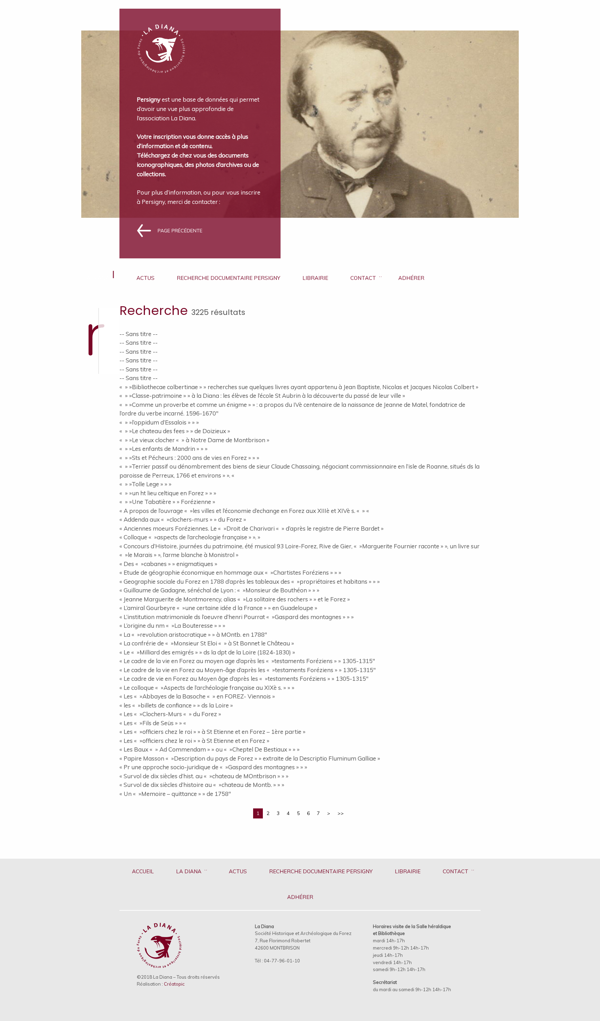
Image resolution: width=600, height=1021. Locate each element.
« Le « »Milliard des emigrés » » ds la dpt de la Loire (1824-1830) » (207, 652)
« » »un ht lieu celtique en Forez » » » (167, 493)
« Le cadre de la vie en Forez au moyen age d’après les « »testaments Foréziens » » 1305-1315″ (247, 660)
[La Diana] (161, 44)
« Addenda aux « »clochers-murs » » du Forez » (182, 519)
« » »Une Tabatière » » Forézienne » (167, 501)
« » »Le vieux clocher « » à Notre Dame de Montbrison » (194, 440)
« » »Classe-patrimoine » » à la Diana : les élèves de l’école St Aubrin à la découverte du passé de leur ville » (262, 395)
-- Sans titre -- (138, 333)
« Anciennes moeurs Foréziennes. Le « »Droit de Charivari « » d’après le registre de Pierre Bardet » (251, 528)
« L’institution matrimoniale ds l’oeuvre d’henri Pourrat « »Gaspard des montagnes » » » (236, 616)
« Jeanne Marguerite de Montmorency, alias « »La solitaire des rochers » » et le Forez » (234, 599)
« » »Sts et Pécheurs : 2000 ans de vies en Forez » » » (189, 457)
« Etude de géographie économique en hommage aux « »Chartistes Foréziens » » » (230, 572)
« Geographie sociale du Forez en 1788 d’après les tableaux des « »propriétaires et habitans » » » (249, 581)
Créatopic (174, 984)
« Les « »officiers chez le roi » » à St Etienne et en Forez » (194, 740)
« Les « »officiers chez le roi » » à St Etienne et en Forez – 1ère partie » (212, 731)
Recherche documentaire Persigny (228, 278)
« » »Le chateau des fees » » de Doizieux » (174, 431)
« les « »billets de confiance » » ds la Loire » (176, 705)
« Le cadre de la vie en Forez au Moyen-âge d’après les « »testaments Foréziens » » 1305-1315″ (247, 669)
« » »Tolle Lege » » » (145, 484)
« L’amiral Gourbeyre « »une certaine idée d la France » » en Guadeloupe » (218, 607)
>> (341, 813)
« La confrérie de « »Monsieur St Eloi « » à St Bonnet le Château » (206, 643)
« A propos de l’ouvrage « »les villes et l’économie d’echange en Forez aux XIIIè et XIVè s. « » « (244, 510)
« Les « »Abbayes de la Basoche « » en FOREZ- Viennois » (197, 696)
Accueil (143, 871)
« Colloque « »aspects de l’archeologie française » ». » (189, 537)
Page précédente (180, 231)
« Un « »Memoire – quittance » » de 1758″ (175, 793)
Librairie (315, 278)
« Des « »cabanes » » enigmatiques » (168, 563)
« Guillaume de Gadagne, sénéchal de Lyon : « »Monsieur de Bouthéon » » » (219, 590)
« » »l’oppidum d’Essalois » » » (159, 422)
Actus (145, 278)
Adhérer (411, 278)
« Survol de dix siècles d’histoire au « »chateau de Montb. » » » (201, 784)
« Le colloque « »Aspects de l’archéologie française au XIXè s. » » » (206, 687)
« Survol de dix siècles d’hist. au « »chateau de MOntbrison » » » (204, 776)
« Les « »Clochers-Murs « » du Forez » (170, 714)
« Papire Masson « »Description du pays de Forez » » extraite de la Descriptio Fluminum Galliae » (249, 758)
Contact (363, 278)
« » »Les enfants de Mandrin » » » (163, 448)
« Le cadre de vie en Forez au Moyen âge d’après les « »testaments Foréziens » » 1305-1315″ (243, 678)
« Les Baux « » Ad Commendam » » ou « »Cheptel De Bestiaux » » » (209, 749)
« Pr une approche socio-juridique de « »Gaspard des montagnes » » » (213, 767)
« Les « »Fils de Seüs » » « (153, 723)
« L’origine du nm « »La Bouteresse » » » (172, 625)
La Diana (96, 278)
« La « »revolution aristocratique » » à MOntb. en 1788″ (193, 634)
